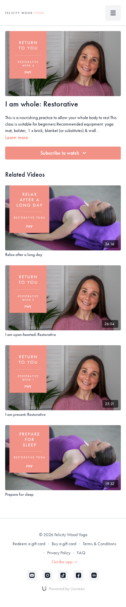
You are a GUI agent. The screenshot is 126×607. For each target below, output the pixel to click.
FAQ (81, 553)
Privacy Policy (58, 553)
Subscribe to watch (59, 152)
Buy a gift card (64, 543)
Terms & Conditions (99, 543)
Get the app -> (64, 562)
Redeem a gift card (29, 543)
